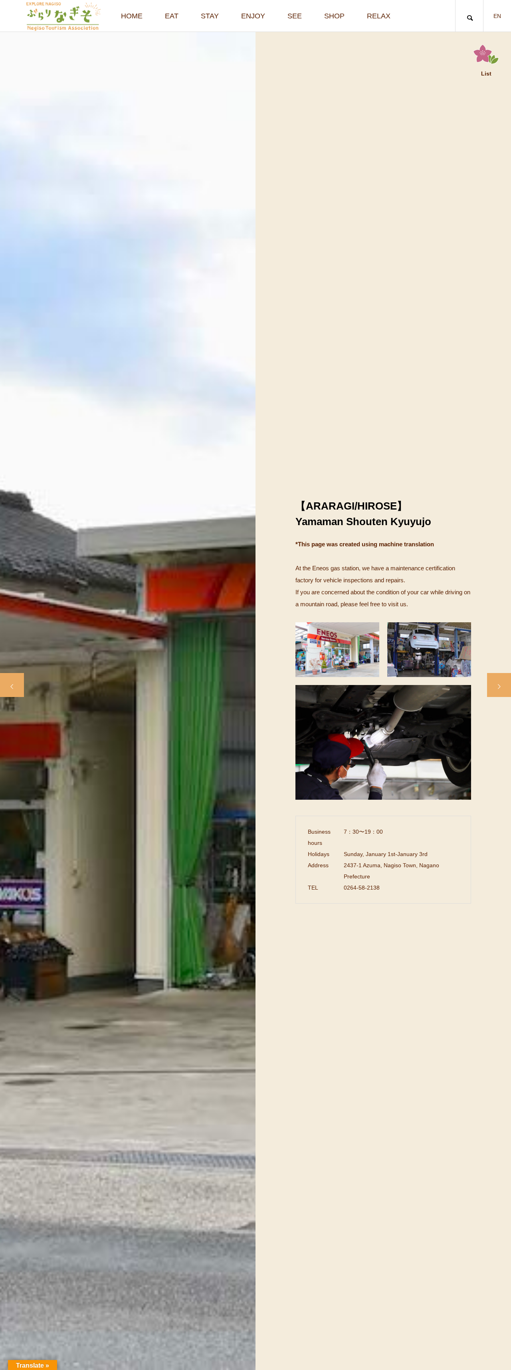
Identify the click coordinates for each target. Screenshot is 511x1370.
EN (497, 16)
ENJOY (253, 16)
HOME (132, 16)
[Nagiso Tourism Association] (63, 16)
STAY (210, 16)
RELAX (378, 16)
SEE (294, 16)
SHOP (334, 16)
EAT (171, 16)
